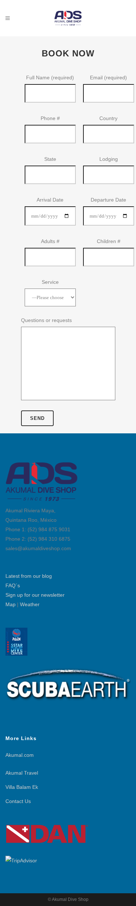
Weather (30, 604)
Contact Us (18, 801)
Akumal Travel (21, 773)
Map (10, 604)
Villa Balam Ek (21, 787)
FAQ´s (12, 585)
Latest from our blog (28, 576)
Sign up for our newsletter (35, 595)
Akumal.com (19, 755)
